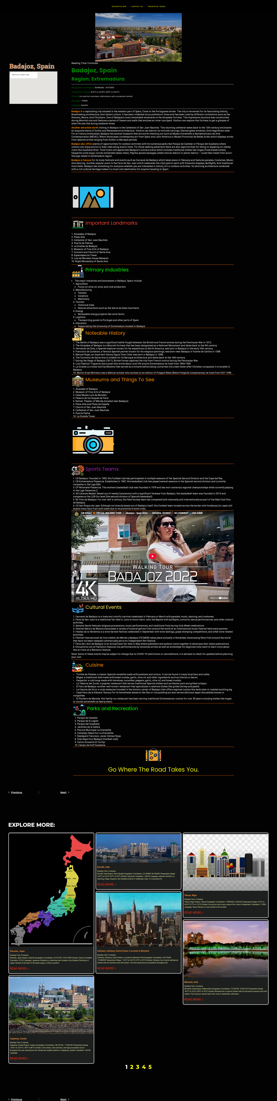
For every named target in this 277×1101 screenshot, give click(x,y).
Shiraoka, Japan (17, 951)
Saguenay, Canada (18, 1038)
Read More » (19, 968)
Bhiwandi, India (191, 982)
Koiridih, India (103, 867)
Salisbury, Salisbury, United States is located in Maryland (123, 951)
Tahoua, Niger (190, 895)
